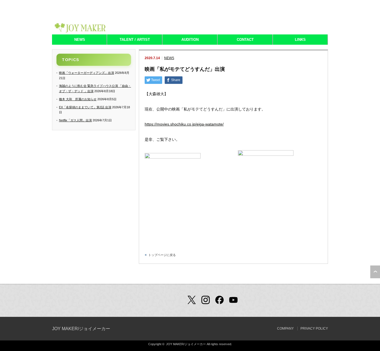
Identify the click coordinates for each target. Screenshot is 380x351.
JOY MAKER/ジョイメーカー (81, 328)
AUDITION (190, 39)
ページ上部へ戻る (375, 271)
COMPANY (285, 328)
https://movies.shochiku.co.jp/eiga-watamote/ (184, 124)
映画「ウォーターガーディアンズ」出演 (86, 72)
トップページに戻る (162, 255)
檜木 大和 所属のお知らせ (78, 99)
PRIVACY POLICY (314, 328)
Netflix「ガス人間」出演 (75, 120)
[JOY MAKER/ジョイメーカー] (80, 31)
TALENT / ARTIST (135, 39)
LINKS (300, 39)
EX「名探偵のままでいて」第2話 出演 (85, 107)
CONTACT (245, 39)
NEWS (79, 39)
